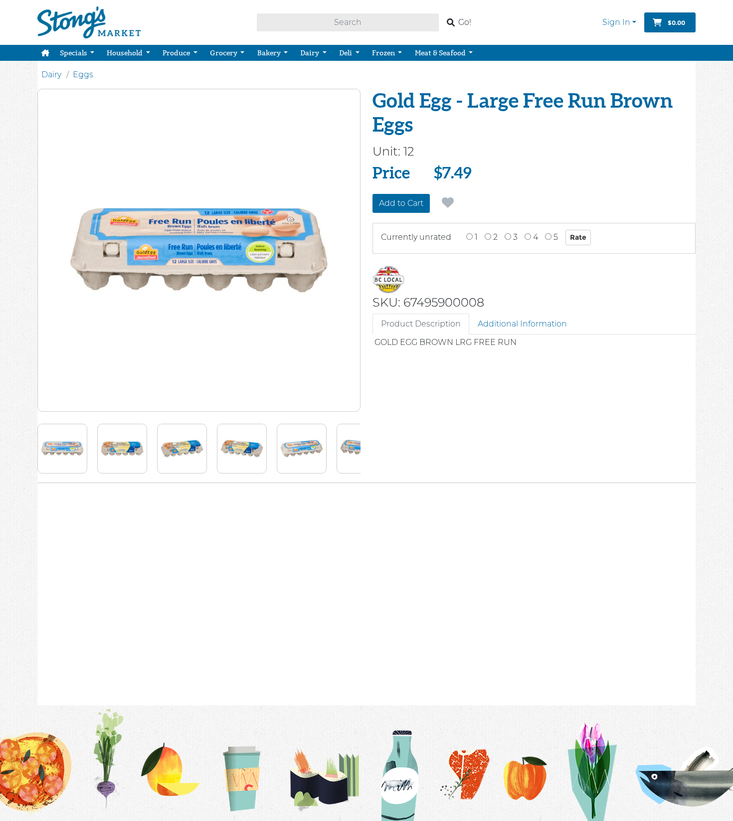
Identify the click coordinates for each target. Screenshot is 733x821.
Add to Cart (401, 203)
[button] (45, 52)
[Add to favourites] (448, 203)
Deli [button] (346, 52)
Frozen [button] (384, 52)
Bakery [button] (269, 52)
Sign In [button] (616, 22)
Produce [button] (177, 52)
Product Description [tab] (421, 323)
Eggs (83, 74)
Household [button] (125, 52)
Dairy (51, 74)
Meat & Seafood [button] (441, 52)
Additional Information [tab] (522, 323)
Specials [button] (74, 52)
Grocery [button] (224, 52)
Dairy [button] (310, 52)
